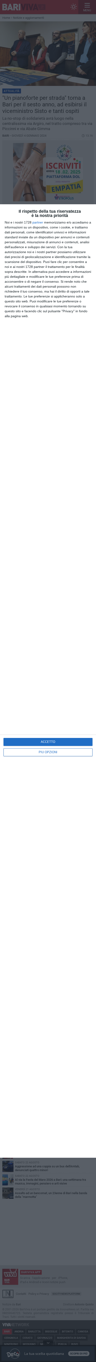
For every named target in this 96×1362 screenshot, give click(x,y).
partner (37, 222)
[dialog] (48, 681)
